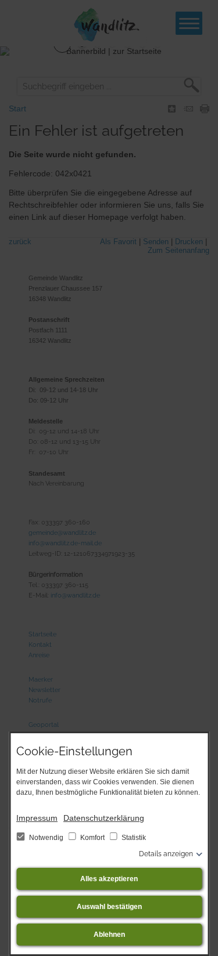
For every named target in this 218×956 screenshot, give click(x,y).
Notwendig (46, 838)
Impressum (37, 818)
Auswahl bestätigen (109, 907)
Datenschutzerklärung (103, 818)
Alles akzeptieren (109, 879)
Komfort (92, 838)
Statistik (133, 838)
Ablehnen (109, 934)
